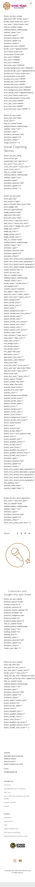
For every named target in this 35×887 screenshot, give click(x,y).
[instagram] (15, 860)
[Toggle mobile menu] (31, 3)
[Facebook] (17, 533)
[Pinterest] (25, 533)
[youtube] (20, 860)
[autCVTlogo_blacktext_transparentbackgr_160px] (17, 843)
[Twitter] (21, 533)
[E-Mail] (29, 533)
